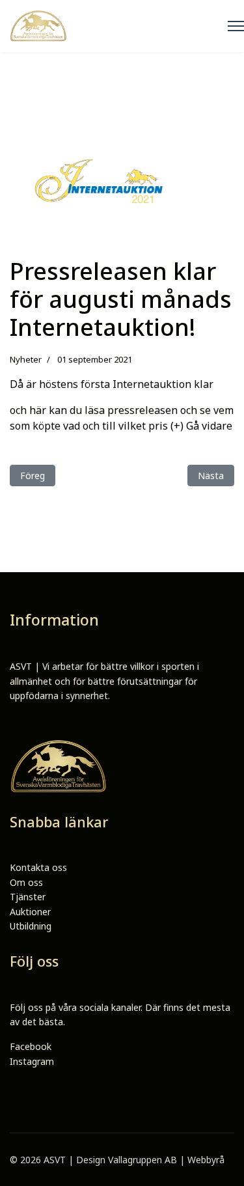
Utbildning (30, 926)
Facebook (30, 1046)
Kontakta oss (38, 867)
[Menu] (236, 26)
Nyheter (26, 359)
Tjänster (28, 896)
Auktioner (30, 911)
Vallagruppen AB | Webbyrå (166, 1159)
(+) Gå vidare (201, 426)
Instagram (32, 1061)
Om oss (26, 882)
